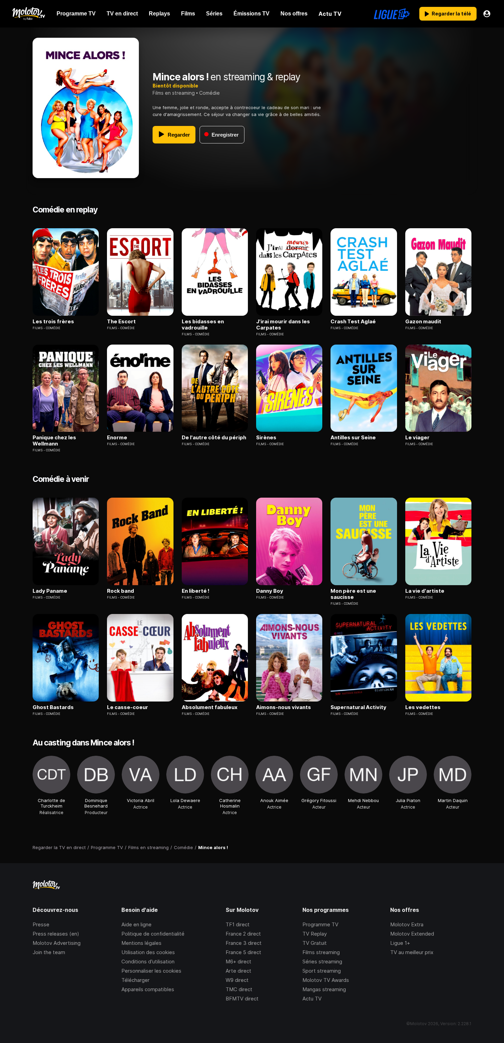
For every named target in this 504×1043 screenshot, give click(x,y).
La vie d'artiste (424, 591)
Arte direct (238, 970)
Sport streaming (321, 970)
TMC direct (239, 989)
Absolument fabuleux (210, 707)
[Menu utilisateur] (487, 13)
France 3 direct (244, 943)
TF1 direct (238, 924)
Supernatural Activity (358, 707)
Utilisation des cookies (148, 952)
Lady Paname (50, 591)
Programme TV (320, 924)
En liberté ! (195, 591)
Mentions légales (141, 943)
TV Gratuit (314, 943)
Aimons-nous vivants (283, 707)
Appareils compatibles (147, 989)
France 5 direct (243, 952)
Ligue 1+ (400, 943)
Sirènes (266, 437)
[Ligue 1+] (391, 13)
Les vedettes (423, 707)
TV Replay (314, 933)
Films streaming (321, 952)
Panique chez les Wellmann (54, 440)
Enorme (117, 437)
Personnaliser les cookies (151, 970)
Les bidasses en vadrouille (203, 324)
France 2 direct (243, 933)
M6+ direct (238, 961)
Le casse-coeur (127, 707)
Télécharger (135, 980)
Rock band (120, 591)
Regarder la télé (451, 13)
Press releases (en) (56, 933)
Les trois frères (53, 321)
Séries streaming (322, 961)
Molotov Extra (406, 924)
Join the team (49, 952)
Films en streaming (174, 93)
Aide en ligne (136, 924)
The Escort (121, 321)
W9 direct (237, 980)
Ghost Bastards (53, 707)
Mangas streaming (324, 989)
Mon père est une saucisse (353, 594)
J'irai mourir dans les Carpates (283, 324)
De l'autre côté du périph (214, 437)
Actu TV (312, 998)
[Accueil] (28, 14)
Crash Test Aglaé (353, 321)
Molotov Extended (412, 933)
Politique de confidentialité (152, 933)
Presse (41, 924)
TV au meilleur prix (411, 952)
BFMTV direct (242, 998)
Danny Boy (269, 591)
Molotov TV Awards (325, 980)
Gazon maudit (423, 321)
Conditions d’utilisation (148, 961)
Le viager (417, 437)
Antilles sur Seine (353, 437)
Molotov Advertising (57, 943)
